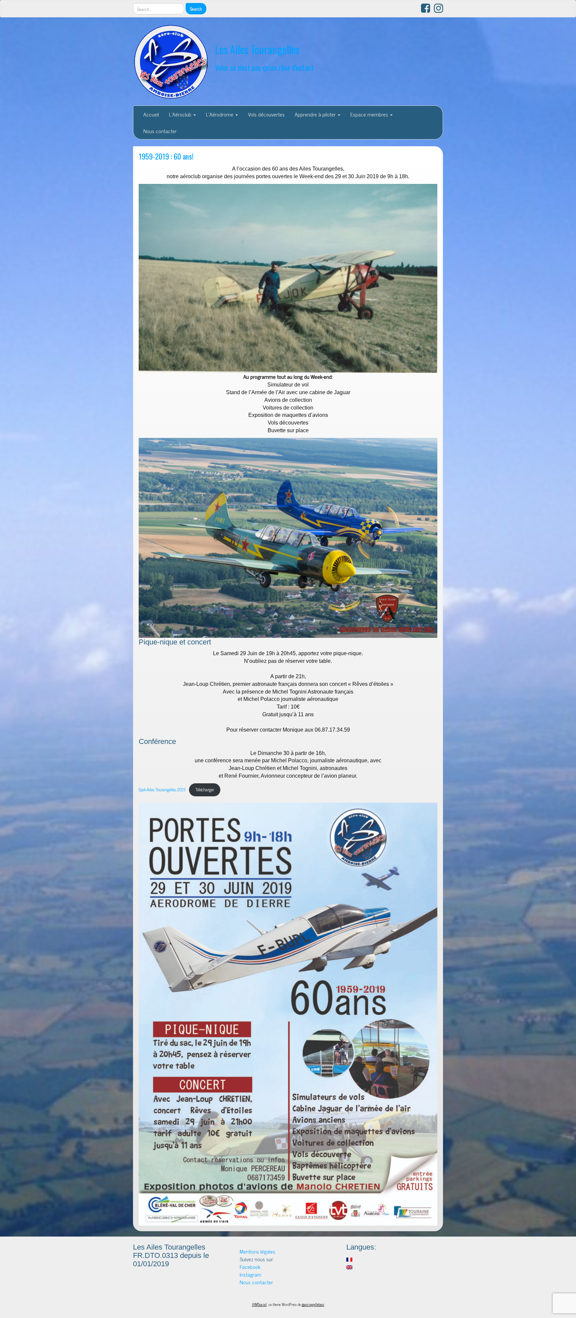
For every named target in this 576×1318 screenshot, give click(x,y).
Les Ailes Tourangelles (257, 49)
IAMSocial (259, 1304)
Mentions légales (257, 1251)
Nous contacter (160, 130)
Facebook (250, 1266)
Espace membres (369, 114)
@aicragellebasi (313, 1304)
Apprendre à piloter (316, 114)
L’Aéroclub (181, 114)
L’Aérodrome (220, 114)
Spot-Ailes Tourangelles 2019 (162, 789)
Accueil (151, 114)
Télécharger (204, 789)
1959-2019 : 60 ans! (166, 156)
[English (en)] (349, 1266)
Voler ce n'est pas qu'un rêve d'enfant (264, 67)
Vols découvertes (266, 114)
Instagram (250, 1274)
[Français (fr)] (349, 1258)
